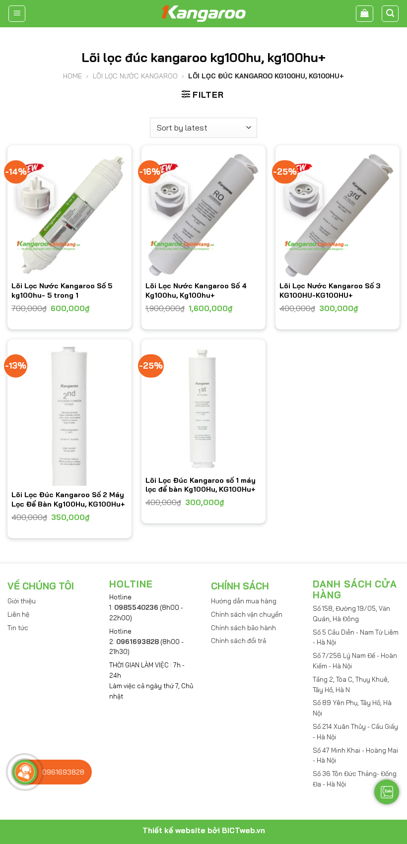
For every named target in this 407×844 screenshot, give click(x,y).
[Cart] (364, 13)
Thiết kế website (173, 830)
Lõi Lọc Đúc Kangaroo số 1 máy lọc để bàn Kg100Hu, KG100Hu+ (200, 485)
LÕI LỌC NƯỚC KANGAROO (135, 76)
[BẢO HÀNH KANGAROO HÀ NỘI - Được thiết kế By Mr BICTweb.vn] (203, 13)
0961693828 (137, 642)
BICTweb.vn (243, 830)
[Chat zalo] (386, 791)
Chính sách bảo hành (243, 628)
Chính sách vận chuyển (246, 614)
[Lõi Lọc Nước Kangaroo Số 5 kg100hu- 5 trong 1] (69, 215)
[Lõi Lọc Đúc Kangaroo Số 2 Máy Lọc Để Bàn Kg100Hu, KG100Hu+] (69, 416)
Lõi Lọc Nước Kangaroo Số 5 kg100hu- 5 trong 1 (61, 290)
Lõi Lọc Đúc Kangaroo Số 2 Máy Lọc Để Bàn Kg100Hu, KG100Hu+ (68, 499)
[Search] (390, 13)
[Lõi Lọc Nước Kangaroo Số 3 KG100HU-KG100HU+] (337, 215)
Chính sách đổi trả (238, 641)
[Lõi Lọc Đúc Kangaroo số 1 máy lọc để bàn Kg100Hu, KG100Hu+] (203, 409)
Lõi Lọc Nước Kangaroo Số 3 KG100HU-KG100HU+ (329, 290)
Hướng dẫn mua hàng (243, 601)
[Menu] (17, 13)
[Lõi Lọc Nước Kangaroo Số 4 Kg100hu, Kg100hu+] (203, 215)
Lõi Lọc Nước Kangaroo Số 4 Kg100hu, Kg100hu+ (196, 290)
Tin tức (17, 628)
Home (72, 76)
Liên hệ (18, 614)
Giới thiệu (21, 601)
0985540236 (136, 607)
